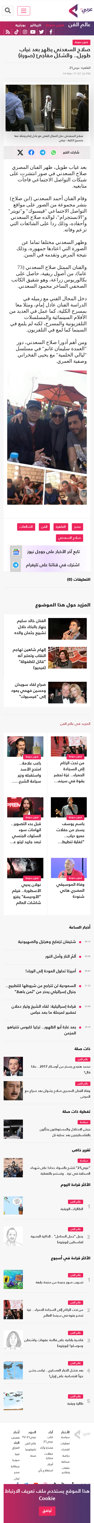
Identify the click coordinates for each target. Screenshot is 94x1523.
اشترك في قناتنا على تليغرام (53, 565)
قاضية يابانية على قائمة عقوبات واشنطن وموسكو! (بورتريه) (53, 1343)
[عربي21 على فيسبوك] (50, 32)
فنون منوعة (55, 25)
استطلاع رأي (45, 1470)
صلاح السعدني (69, 538)
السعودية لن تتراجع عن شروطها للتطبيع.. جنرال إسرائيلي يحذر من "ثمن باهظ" (41, 989)
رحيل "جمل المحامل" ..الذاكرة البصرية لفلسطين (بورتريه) (57, 1239)
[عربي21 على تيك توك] (16, 32)
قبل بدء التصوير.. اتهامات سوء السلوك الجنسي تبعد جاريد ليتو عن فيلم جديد (26, 833)
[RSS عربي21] (8, 32)
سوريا (16, 1460)
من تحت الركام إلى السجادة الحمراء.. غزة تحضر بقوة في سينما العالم (69, 772)
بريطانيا (15, 1466)
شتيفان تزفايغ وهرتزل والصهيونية (47, 942)
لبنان (17, 1478)
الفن (44, 527)
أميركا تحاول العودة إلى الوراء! (50, 971)
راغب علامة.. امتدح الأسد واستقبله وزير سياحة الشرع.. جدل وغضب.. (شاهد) (28, 772)
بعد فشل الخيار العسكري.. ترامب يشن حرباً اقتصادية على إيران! (56, 1373)
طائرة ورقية (75, 1403)
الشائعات (26, 527)
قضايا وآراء (46, 1448)
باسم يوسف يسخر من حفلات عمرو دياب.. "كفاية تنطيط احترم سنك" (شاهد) (70, 833)
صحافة (65, 1461)
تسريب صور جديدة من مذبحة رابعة (59, 1282)
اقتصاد (65, 1449)
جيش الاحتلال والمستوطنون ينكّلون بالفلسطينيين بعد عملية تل (65, 1132)
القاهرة (61, 527)
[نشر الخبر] (20, 152)
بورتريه (20, 25)
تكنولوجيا (30, 1449)
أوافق (47, 1511)
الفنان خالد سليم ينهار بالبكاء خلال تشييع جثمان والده (30, 627)
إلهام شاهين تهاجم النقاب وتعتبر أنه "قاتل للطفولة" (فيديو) (29, 659)
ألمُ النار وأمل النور (60, 957)
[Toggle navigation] (23, 10)
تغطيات (65, 1443)
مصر (77, 527)
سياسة (84, 1122)
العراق (16, 1448)
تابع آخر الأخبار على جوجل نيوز (53, 552)
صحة (33, 1455)
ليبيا (17, 1454)
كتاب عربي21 (48, 1439)
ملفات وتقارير (66, 1470)
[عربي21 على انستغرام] (25, 32)
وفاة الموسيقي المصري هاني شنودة (70, 891)
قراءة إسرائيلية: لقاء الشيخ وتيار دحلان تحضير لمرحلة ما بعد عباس (44, 1010)
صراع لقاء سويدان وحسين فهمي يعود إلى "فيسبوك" (28, 691)
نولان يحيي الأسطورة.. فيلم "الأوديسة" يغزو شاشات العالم (26, 894)
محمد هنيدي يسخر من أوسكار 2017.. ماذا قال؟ (60, 1069)
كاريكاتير (35, 25)
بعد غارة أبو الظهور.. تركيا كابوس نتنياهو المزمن (41, 1030)
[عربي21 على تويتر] (41, 32)
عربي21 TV (29, 1437)
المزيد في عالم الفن (75, 723)
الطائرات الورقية (71, 1209)
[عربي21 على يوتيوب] (32, 32)
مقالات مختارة (48, 1456)
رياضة (66, 1455)
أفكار (50, 1464)
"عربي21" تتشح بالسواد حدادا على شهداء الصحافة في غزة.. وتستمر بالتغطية (60, 1170)
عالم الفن (79, 24)
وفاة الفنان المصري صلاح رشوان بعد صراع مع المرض (57, 1094)
